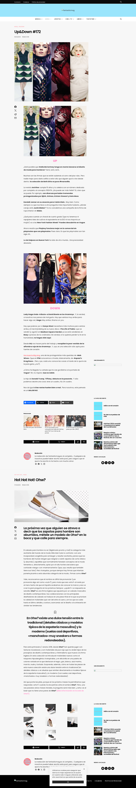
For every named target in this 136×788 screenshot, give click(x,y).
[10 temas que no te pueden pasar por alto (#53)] (76, 421)
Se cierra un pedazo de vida (112, 415)
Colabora (26, 2)
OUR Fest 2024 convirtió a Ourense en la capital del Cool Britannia (112, 425)
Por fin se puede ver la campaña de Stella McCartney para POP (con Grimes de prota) (54, 430)
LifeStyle (57, 19)
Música (38, 19)
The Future (90, 19)
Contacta (17, 2)
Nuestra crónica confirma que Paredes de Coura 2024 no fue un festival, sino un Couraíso (113, 435)
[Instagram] (109, 462)
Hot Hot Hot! (18, 474)
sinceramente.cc (67, 393)
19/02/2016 (17, 37)
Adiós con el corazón (111, 406)
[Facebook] (102, 462)
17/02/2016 (17, 485)
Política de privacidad (38, 2)
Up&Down (21, 26)
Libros (79, 19)
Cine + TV (69, 19)
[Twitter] (106, 462)
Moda (47, 19)
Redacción (25, 37)
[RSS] (112, 462)
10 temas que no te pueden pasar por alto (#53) (74, 428)
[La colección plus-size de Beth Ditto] (33, 421)
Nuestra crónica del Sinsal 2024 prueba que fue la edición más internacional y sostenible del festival (112, 445)
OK (68, 782)
